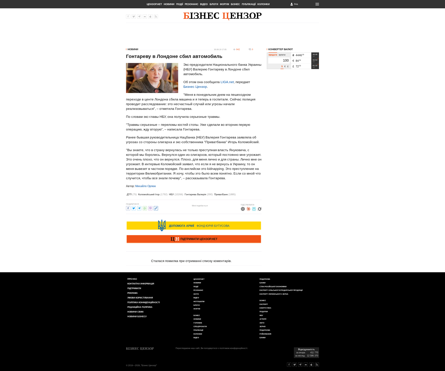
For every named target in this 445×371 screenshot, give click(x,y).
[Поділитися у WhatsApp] (145, 207)
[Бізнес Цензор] (222, 16)
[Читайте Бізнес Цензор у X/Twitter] (295, 364)
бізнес (263, 300)
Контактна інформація (140, 284)
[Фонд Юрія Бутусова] (194, 225)
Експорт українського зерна (274, 294)
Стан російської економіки (273, 287)
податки (264, 312)
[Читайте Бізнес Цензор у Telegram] (300, 364)
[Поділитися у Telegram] (139, 207)
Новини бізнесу (137, 316)
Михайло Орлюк (145, 186)
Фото (196, 294)
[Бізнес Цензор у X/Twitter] (134, 16)
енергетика (265, 308)
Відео (204, 4)
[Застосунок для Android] (145, 16)
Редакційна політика (139, 307)
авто (262, 323)
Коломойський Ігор (153, 194)
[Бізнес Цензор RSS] (156, 16)
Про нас (132, 279)
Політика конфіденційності (143, 302)
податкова (265, 330)
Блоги (214, 4)
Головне (197, 323)
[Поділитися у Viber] (150, 207)
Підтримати (134, 288)
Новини (169, 4)
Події (179, 4)
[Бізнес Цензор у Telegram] (139, 16)
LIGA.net (227, 82)
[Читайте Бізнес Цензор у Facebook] (289, 364)
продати (273, 55)
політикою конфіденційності (233, 348)
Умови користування (140, 298)
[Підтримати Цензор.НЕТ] (194, 239)
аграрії (263, 319)
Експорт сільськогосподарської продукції (281, 290)
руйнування (265, 334)
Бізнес (235, 4)
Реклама (132, 293)
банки (262, 283)
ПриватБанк (225, 194)
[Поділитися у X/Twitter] (134, 207)
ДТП (132, 194)
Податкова (265, 279)
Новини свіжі (135, 312)
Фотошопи (198, 301)
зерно (263, 326)
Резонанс (191, 4)
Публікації (249, 4)
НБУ (176, 194)
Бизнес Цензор (195, 86)
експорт (264, 304)
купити (282, 55)
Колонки (263, 4)
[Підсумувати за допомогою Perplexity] (254, 208)
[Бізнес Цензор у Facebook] (128, 16)
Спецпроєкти (200, 326)
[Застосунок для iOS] (150, 16)
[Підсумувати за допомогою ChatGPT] (243, 208)
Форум (224, 4)
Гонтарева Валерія (199, 194)
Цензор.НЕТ (154, 4)
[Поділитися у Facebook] (128, 207)
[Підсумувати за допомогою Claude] (248, 208)
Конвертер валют (280, 49)
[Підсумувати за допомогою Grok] (259, 208)
